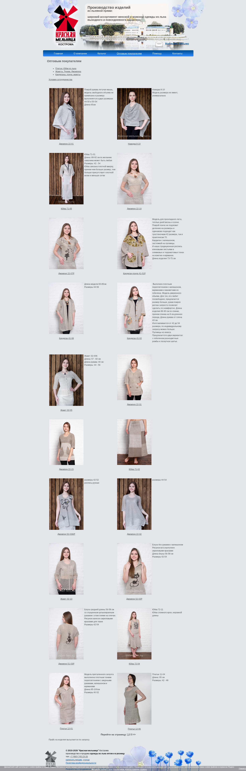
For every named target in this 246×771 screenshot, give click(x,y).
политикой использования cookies (130, 769)
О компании (80, 53)
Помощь (157, 53)
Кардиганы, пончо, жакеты (67, 74)
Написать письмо (177, 43)
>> (134, 734)
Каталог (102, 53)
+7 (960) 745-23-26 (79, 756)
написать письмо (74, 760)
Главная (58, 53)
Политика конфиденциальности (81, 763)
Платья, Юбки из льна (65, 68)
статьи (86, 760)
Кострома (104, 750)
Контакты (177, 53)
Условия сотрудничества (60, 79)
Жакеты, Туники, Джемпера (68, 71)
